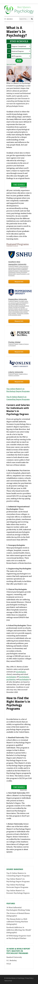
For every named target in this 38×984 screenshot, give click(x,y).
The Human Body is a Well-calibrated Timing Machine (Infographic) (17, 921)
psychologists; (21, 672)
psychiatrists (10, 679)
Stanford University (14, 957)
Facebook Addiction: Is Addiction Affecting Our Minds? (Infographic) (18, 929)
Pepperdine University (17, 299)
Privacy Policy (29, 978)
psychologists (11, 677)
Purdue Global (14, 342)
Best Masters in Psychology (16, 978)
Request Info (19, 281)
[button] (9, 19)
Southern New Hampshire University (17, 263)
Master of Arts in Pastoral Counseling (18, 374)
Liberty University (15, 372)
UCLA (8, 964)
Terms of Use (8, 980)
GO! (19, 60)
